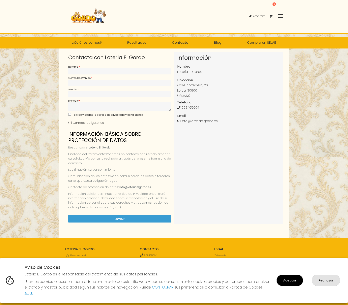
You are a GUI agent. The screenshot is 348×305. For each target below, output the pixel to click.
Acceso (258, 16)
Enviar (120, 219)
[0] (272, 16)
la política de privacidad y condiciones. (118, 114)
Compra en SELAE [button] (261, 42)
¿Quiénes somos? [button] (87, 42)
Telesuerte (220, 255)
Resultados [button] (136, 42)
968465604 (190, 107)
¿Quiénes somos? (76, 255)
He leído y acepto (107, 114)
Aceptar (289, 280)
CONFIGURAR (162, 287)
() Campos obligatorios (86, 122)
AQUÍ (29, 293)
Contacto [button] (180, 42)
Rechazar (326, 280)
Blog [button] (218, 42)
